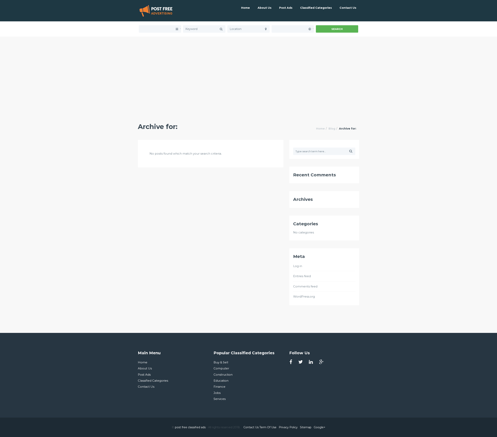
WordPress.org (304, 296)
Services (220, 399)
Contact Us (348, 8)
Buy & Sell (221, 362)
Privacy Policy (288, 427)
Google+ (319, 427)
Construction (223, 374)
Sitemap (305, 427)
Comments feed (305, 286)
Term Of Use (267, 427)
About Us (264, 8)
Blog (331, 128)
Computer (221, 368)
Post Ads (285, 8)
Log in (297, 266)
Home (245, 8)
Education (221, 380)
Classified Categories (316, 8)
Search (337, 28)
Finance (219, 386)
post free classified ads (190, 427)
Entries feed (302, 276)
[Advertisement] (248, 64)
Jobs (217, 393)
